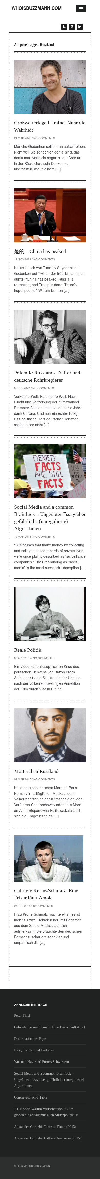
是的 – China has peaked (40, 251)
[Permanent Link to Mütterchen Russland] (50, 735)
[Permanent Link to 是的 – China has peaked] (50, 215)
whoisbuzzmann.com (37, 8)
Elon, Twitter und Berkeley (34, 1050)
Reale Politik (27, 650)
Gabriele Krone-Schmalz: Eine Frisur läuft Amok (50, 1027)
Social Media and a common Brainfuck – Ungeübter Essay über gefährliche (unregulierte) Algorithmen (49, 1080)
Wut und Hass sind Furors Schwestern (41, 1062)
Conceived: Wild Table (30, 1097)
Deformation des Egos (30, 1039)
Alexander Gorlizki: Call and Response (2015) (47, 1138)
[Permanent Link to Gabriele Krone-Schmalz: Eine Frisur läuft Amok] (50, 858)
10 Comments (43, 906)
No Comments (44, 138)
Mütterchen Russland (36, 771)
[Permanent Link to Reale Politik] (50, 614)
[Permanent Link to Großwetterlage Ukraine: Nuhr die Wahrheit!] (50, 87)
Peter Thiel (22, 1016)
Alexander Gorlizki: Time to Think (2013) (45, 1127)
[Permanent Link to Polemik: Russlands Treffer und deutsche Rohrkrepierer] (50, 337)
